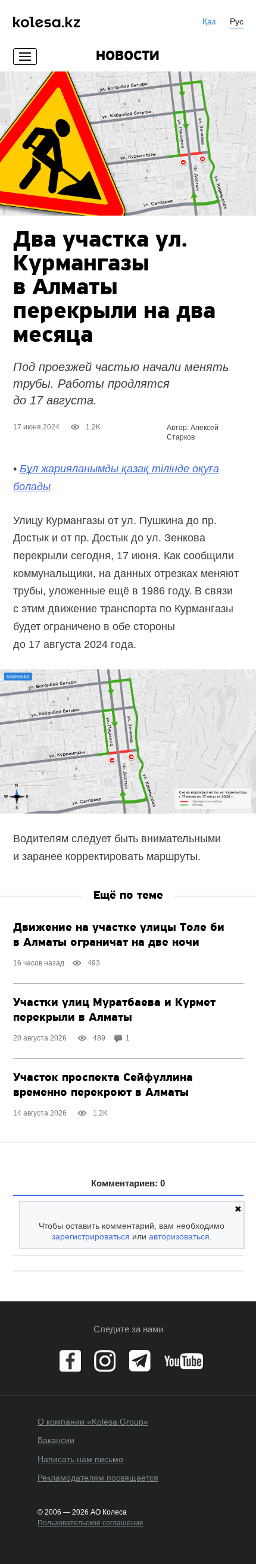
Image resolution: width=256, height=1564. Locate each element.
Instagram (104, 1361)
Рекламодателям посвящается (98, 1477)
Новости (128, 56)
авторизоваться (179, 1236)
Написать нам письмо (80, 1459)
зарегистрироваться (91, 1236)
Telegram (140, 1361)
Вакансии (56, 1440)
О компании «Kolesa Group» (93, 1421)
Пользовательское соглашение (90, 1523)
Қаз (209, 21)
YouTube (183, 1361)
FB (70, 1361)
